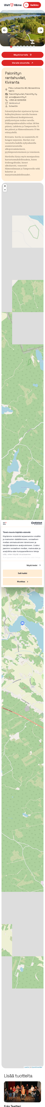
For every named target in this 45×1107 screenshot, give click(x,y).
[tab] (11, 46)
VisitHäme (13, 5)
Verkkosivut (14, 103)
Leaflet (26, 1067)
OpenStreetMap (37, 1067)
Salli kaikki (22, 573)
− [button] (5, 189)
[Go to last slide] (5, 30)
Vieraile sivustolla (21, 63)
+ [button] (5, 186)
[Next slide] (41, 30)
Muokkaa (21, 581)
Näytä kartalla (21, 54)
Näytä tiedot (32, 565)
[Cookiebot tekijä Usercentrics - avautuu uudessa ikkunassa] (31, 523)
